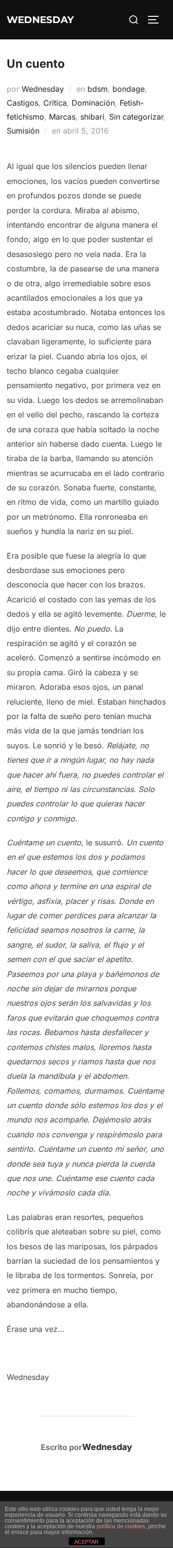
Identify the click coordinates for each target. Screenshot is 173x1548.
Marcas (62, 117)
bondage (128, 89)
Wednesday (43, 89)
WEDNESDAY (40, 19)
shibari (92, 117)
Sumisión (23, 130)
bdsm (97, 89)
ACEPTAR (86, 1542)
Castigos (22, 103)
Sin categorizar (136, 117)
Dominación (93, 103)
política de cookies (121, 1526)
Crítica (55, 103)
